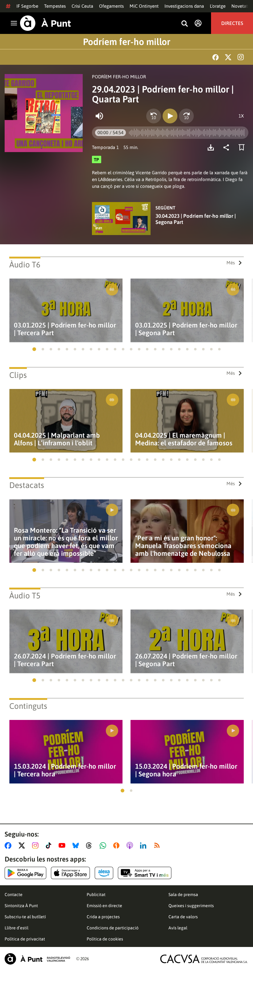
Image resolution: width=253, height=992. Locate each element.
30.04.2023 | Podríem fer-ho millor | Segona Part (196, 219)
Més (230, 262)
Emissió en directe (104, 905)
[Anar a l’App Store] (70, 873)
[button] (34, 349)
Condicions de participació (113, 927)
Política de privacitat (25, 938)
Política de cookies (105, 938)
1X (241, 115)
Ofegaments (111, 6)
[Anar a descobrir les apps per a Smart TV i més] (145, 873)
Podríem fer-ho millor (126, 41)
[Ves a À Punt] (45, 23)
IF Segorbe (27, 6)
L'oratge (218, 6)
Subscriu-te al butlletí (25, 916)
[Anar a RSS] (158, 845)
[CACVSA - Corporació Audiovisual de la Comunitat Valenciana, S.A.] (204, 959)
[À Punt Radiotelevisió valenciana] (37, 959)
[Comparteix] (227, 147)
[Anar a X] (23, 845)
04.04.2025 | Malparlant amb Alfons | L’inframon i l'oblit (57, 439)
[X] (228, 57)
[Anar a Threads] (90, 845)
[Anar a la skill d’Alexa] (104, 873)
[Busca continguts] (184, 24)
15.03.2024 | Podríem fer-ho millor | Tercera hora (65, 770)
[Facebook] (215, 57)
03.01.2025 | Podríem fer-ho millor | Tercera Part (65, 329)
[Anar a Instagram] (36, 845)
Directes (232, 23)
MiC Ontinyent (144, 6)
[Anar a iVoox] (117, 845)
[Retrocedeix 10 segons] (153, 116)
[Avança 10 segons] (186, 116)
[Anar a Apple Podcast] (130, 845)
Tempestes (55, 6)
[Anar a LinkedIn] (144, 845)
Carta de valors (183, 916)
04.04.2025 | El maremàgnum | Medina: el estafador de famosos (183, 439)
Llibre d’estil (16, 927)
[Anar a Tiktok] (50, 845)
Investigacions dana (184, 6)
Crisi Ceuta (82, 6)
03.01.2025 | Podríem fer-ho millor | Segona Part (186, 329)
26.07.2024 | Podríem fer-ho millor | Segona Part (186, 660)
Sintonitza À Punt (21, 905)
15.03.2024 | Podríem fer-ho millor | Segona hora (186, 770)
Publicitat (96, 894)
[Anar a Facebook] (9, 845)
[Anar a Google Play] (25, 873)
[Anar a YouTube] (63, 845)
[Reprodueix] (170, 116)
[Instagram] (241, 57)
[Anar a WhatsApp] (104, 845)
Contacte (14, 894)
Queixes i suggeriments (191, 905)
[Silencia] (99, 116)
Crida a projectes (103, 916)
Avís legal (177, 927)
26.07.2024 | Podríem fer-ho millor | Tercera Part (65, 660)
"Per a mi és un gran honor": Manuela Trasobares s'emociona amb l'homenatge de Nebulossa (183, 545)
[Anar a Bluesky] (77, 845)
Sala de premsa (183, 894)
